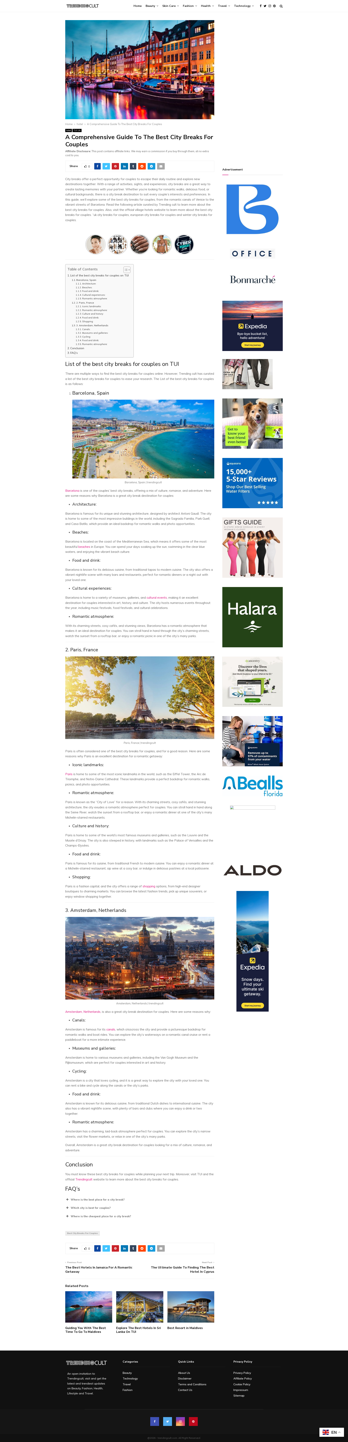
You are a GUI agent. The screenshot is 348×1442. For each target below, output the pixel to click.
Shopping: (88, 321)
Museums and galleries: (95, 333)
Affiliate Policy (242, 1378)
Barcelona (72, 491)
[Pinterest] (275, 6)
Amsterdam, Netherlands (82, 1012)
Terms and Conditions (192, 1384)
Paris (68, 774)
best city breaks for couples (82, 1233)
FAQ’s (74, 352)
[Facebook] (262, 6)
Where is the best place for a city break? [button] (98, 1199)
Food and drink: (91, 291)
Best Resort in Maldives (185, 1328)
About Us (184, 1373)
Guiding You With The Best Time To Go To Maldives (85, 1330)
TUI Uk (77, 130)
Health (206, 6)
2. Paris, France (85, 302)
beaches (84, 547)
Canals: (86, 329)
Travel (222, 6)
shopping (149, 886)
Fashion (188, 6)
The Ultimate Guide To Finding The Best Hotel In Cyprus (182, 1269)
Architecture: (89, 283)
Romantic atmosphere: (95, 298)
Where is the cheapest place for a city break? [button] (101, 1216)
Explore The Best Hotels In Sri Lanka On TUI (138, 1330)
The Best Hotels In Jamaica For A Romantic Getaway (98, 1269)
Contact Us (185, 1390)
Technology (242, 6)
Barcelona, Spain (86, 279)
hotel (68, 130)
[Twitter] (266, 6)
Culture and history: (93, 313)
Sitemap (238, 1395)
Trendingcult (83, 1179)
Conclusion (77, 348)
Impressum (240, 1390)
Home (138, 6)
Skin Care (169, 6)
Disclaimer (185, 1378)
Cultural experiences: (94, 295)
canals (110, 1029)
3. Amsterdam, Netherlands (92, 325)
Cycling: (86, 336)
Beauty (150, 6)
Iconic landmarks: (92, 306)
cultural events (157, 597)
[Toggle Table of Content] (124, 269)
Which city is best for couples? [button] (91, 1207)
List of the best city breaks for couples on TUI (99, 275)
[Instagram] (270, 6)
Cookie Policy (241, 1384)
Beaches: (87, 287)
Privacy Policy (242, 1373)
